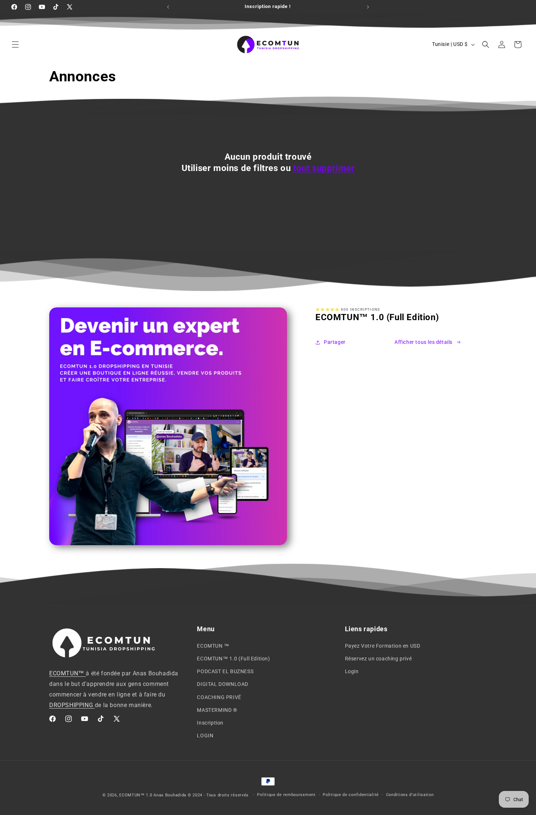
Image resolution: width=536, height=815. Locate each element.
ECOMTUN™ (67, 673)
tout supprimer (323, 168)
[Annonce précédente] (168, 7)
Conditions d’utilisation (410, 794)
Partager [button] (335, 342)
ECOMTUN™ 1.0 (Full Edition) (233, 658)
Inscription (210, 723)
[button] (15, 44)
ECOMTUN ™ (213, 646)
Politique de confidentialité (351, 794)
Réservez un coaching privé (378, 658)
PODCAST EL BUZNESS (225, 671)
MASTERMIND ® (217, 710)
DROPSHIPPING (72, 705)
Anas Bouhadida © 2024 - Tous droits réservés (202, 795)
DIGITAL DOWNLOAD (222, 684)
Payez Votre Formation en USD (382, 646)
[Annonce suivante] (368, 7)
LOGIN (205, 735)
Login (352, 671)
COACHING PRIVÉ (219, 697)
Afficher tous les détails (424, 342)
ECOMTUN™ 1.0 (136, 795)
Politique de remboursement (286, 794)
